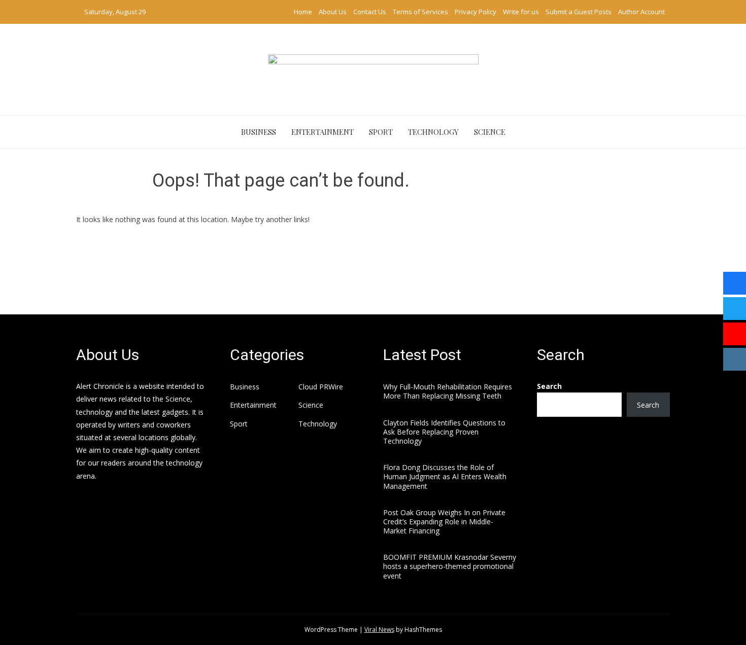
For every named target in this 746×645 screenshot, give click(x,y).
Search (549, 386)
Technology (433, 132)
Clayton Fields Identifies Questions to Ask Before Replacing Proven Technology (444, 432)
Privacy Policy (475, 11)
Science (489, 132)
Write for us (521, 11)
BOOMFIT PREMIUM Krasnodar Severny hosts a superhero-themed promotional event (449, 566)
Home (303, 11)
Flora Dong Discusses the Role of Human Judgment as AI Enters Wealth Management (444, 476)
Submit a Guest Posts (579, 11)
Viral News (379, 629)
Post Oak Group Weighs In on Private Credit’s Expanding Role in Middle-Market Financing (444, 521)
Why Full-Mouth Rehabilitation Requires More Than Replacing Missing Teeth (447, 391)
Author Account (641, 11)
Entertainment (322, 132)
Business (258, 132)
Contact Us (369, 11)
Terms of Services (420, 11)
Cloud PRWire (320, 386)
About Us (333, 11)
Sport (381, 132)
